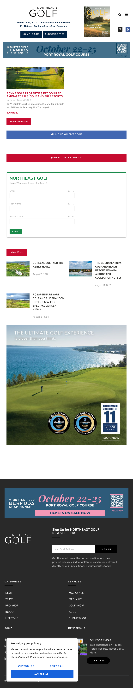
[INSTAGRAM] (120, 29)
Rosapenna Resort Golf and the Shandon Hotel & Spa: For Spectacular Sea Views (48, 302)
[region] (42, 660)
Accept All (42, 674)
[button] (119, 15)
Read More (12, 113)
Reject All (57, 666)
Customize (26, 666)
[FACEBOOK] (128, 29)
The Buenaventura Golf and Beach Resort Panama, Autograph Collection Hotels (108, 271)
